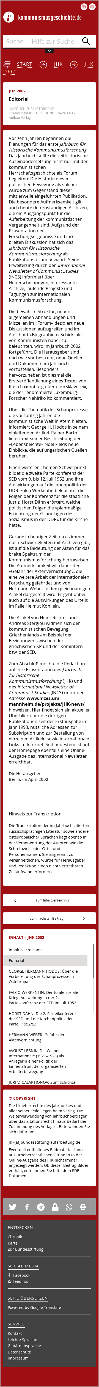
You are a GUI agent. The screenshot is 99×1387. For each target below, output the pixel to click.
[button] (14, 1207)
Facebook (21, 1275)
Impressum (18, 1358)
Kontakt (15, 1333)
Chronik (15, 1236)
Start (24, 64)
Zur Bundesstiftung (25, 1249)
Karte (13, 1243)
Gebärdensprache (24, 1345)
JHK (58, 64)
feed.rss (20, 1281)
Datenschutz (19, 1352)
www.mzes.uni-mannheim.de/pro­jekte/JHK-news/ (47, 701)
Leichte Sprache (22, 1339)
